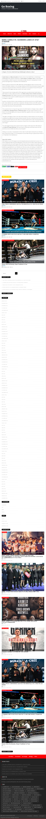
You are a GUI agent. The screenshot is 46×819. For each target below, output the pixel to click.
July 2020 (3, 453)
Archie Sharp (40, 789)
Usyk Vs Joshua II (29, 809)
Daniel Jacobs (15, 795)
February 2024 (4, 355)
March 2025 (4, 324)
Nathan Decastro (25, 805)
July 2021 (3, 425)
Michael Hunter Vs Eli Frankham (10, 805)
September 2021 (5, 420)
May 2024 (3, 347)
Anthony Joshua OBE (18, 789)
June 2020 (3, 455)
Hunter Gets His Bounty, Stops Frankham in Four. (15, 264)
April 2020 (4, 460)
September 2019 (5, 477)
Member (40, 1)
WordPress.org (5, 525)
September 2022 (5, 392)
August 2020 (4, 451)
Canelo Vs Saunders (23, 167)
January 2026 (4, 301)
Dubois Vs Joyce (25, 797)
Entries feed (4, 521)
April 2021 (4, 432)
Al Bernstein (6, 786)
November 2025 (5, 305)
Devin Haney (37, 795)
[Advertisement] (23, 21)
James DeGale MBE (7, 799)
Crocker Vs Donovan (33, 793)
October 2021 (4, 418)
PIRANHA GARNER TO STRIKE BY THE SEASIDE (15, 652)
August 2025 (4, 312)
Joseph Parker (24, 799)
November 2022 (5, 387)
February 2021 (4, 437)
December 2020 (4, 441)
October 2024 (4, 336)
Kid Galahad (34, 801)
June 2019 (3, 484)
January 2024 (4, 357)
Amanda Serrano (27, 786)
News (3, 509)
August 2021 (4, 423)
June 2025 (3, 317)
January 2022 (4, 411)
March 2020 (4, 462)
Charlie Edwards (31, 791)
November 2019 (5, 472)
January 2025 (4, 329)
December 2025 (4, 303)
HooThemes (8, 818)
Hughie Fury (34, 797)
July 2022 (3, 397)
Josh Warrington (7, 801)
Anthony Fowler (7, 789)
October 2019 (4, 474)
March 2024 (4, 352)
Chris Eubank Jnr (7, 793)
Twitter (36, 815)
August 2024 (4, 340)
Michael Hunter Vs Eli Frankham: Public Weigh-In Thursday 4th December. (17, 289)
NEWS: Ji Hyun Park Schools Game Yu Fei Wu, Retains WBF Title (20, 591)
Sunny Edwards (37, 807)
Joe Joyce (16, 799)
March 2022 (4, 406)
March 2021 (4, 434)
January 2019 (4, 495)
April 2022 (4, 404)
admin (4, 43)
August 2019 (4, 479)
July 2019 (3, 481)
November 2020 (5, 444)
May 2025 (3, 319)
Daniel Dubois (6, 795)
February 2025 (4, 326)
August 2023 (4, 369)
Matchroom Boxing (15, 803)
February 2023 (4, 380)
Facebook (30, 815)
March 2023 (4, 378)
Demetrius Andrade (26, 795)
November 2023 (5, 362)
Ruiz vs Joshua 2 (6, 807)
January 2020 (4, 467)
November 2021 (4, 416)
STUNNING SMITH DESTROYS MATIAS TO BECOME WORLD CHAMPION (20, 234)
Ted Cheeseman (18, 809)
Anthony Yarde (30, 789)
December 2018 (4, 498)
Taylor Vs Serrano (7, 809)
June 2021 (3, 427)
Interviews (4, 505)
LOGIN (43, 1)
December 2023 (4, 359)
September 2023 (5, 366)
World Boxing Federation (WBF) (10, 811)
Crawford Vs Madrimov (19, 793)
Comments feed (5, 523)
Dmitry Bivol (15, 797)
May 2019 (3, 486)
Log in (3, 518)
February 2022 (4, 408)
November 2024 (5, 333)
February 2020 (4, 465)
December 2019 (4, 470)
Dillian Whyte (6, 797)
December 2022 (4, 385)
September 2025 (5, 310)
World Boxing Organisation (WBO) (29, 811)
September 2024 (5, 338)
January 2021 (4, 439)
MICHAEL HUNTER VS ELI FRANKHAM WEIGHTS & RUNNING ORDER (14, 287)
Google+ (42, 815)
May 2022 (3, 401)
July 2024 (3, 343)
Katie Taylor (17, 801)
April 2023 (4, 376)
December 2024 (5, 331)
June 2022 (3, 399)
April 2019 (4, 488)
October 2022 (4, 390)
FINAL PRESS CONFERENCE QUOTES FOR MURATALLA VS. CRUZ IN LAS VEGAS (22, 204)
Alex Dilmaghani (16, 786)
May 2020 (3, 458)
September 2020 (5, 448)
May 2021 (3, 430)
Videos (3, 512)
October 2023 (4, 364)
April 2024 (4, 350)
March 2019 (4, 491)
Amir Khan (36, 786)
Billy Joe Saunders (7, 791)
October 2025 (4, 308)
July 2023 (3, 371)
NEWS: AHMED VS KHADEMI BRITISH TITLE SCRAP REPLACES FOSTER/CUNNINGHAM (19, 621)
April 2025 (4, 322)
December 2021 (4, 413)
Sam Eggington (17, 807)
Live (2, 507)
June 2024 (3, 345)
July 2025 (3, 315)
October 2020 (4, 446)
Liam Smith (5, 803)
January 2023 (4, 383)
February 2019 (4, 493)
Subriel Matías (27, 807)
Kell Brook (25, 801)
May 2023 (3, 373)
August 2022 (4, 394)
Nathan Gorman (36, 805)
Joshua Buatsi (34, 799)
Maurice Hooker (27, 803)
